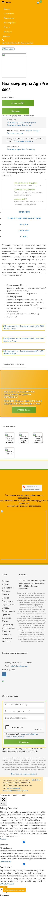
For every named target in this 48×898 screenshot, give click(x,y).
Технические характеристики (24, 218)
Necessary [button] (3, 839)
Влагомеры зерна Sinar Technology (21, 149)
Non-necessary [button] (5, 861)
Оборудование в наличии (14, 890)
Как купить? (7, 588)
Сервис (24, 237)
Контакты (8, 32)
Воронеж (6, 36)
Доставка (24, 230)
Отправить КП (24, 410)
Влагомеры (26, 125)
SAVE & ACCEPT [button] (7, 884)
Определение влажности (23, 141)
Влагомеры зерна (14, 125)
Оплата (24, 224)
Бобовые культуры (33, 131)
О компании (9, 14)
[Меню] (13, 2)
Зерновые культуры (15, 133)
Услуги (7, 27)
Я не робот (4, 895)
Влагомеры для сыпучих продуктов (21, 122)
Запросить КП (17, 103)
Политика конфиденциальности (24, 774)
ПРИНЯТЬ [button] (36, 780)
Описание (24, 212)
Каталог (7, 9)
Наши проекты (10, 23)
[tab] (24, 212)
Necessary (4, 845)
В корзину (15, 111)
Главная (5, 581)
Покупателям (9, 18)
